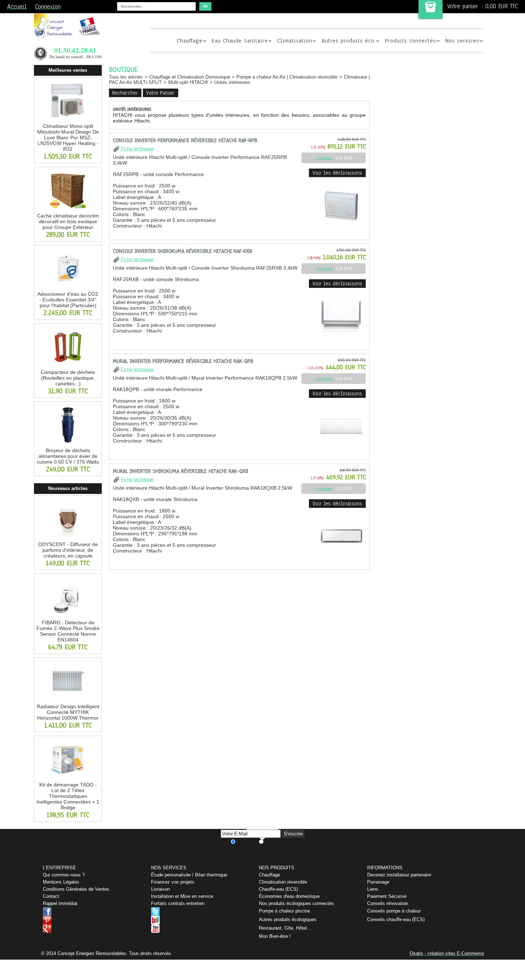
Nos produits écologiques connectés (296, 903)
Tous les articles (126, 77)
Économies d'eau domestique (289, 896)
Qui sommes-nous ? (64, 875)
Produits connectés (410, 40)
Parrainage (378, 882)
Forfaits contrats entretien (177, 903)
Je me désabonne (279, 841)
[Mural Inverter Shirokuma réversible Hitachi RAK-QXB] (341, 558)
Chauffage (189, 40)
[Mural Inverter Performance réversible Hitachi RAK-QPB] (341, 449)
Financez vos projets (172, 882)
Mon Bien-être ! (275, 936)
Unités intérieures (232, 82)
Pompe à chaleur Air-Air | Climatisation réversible (287, 77)
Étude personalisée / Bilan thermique (189, 875)
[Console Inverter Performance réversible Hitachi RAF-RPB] (341, 229)
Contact (51, 896)
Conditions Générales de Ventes (76, 889)
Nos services (462, 40)
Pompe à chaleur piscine (284, 911)
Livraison (160, 889)
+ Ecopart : (324, 158)
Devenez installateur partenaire (399, 875)
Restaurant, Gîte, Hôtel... (285, 928)
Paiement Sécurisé (386, 896)
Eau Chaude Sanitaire (240, 40)
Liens (372, 889)
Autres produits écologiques (287, 919)
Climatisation (294, 40)
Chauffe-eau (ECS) (278, 889)
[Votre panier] (430, 9)
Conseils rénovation (387, 903)
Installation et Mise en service (182, 896)
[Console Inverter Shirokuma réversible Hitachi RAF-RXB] (341, 339)
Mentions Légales (61, 882)
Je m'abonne (247, 841)
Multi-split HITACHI (188, 82)
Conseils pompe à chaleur (394, 911)
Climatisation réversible (283, 882)
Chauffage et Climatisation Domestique (189, 77)
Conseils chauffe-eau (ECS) (396, 919)
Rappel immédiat (60, 903)
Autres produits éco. (349, 40)
